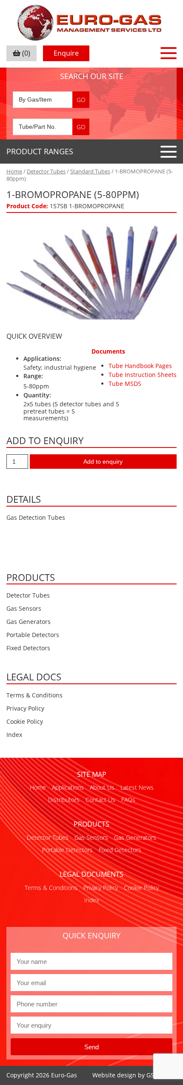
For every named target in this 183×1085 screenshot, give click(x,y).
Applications (68, 787)
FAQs (128, 800)
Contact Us (100, 800)
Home (14, 171)
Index (14, 735)
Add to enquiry (103, 461)
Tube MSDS (125, 384)
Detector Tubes (46, 171)
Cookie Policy (24, 721)
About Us (102, 787)
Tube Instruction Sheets (143, 375)
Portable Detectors (32, 635)
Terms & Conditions (34, 695)
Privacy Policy (25, 708)
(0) (25, 53)
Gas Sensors (23, 608)
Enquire (66, 53)
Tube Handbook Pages (140, 366)
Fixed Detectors (28, 648)
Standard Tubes (90, 171)
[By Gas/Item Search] (51, 99)
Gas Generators (28, 622)
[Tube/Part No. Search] (51, 127)
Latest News (137, 787)
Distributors (64, 800)
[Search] (80, 99)
